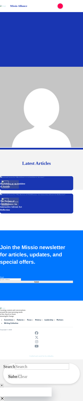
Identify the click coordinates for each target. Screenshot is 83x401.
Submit (36, 282)
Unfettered (42, 46)
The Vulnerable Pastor (24, 46)
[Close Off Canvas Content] (2, 398)
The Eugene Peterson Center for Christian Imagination (24, 43)
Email (2, 277)
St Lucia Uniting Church (33, 40)
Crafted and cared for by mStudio (41, 356)
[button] (60, 6)
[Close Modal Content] (2, 385)
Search (9, 366)
